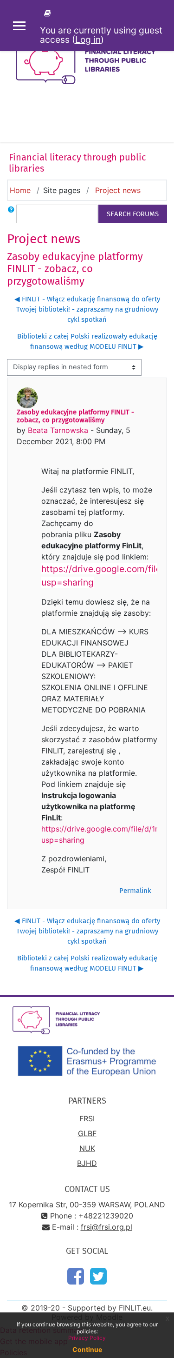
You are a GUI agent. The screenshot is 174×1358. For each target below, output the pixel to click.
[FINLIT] (49, 13)
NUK (87, 1148)
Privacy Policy (87, 1337)
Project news (118, 190)
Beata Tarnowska (58, 430)
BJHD (87, 1163)
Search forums (133, 214)
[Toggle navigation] (160, 119)
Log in (88, 39)
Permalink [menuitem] (135, 890)
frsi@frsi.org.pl (106, 1227)
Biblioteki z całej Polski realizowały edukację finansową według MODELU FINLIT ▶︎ (87, 341)
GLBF (87, 1133)
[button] (11, 214)
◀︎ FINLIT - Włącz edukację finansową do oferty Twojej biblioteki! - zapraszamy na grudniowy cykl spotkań (87, 309)
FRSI (87, 1118)
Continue (87, 1349)
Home (20, 190)
